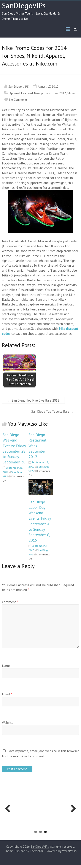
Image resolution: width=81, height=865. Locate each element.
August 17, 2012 (48, 87)
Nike (37, 93)
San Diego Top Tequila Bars (52, 411)
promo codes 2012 (53, 93)
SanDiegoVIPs (24, 5)
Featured (27, 93)
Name (7, 665)
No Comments (18, 100)
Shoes (71, 93)
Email (7, 694)
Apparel (15, 93)
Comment (10, 602)
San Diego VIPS (18, 87)
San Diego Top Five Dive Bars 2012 (33, 400)
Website (7, 722)
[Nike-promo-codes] (40, 211)
